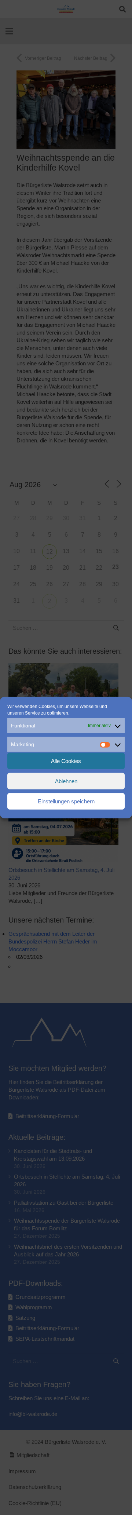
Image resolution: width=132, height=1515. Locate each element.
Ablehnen (66, 781)
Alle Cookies (66, 761)
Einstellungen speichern (66, 801)
